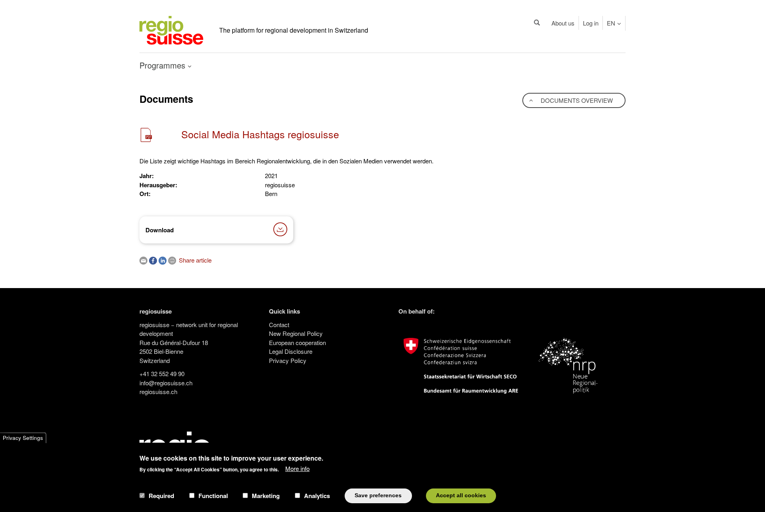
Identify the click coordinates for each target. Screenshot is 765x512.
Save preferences (378, 495)
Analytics (317, 495)
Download (159, 230)
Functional (213, 495)
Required (161, 495)
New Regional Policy (296, 333)
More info (297, 468)
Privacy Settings (23, 437)
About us (563, 23)
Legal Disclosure (290, 351)
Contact (279, 324)
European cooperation (297, 342)
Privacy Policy (287, 360)
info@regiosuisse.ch (165, 383)
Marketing (266, 495)
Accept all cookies (461, 495)
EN (611, 23)
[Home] (171, 29)
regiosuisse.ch (158, 391)
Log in (590, 23)
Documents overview (576, 100)
